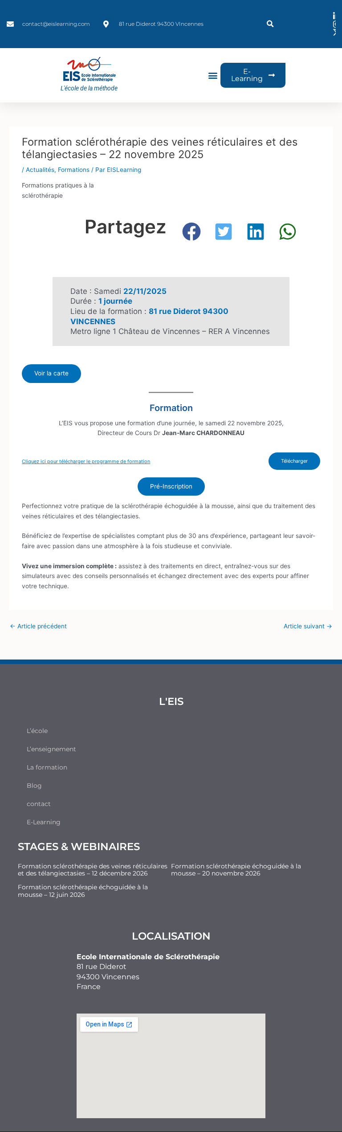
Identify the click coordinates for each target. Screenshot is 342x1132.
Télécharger (294, 461)
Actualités (40, 169)
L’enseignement (51, 749)
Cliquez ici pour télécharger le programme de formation (86, 461)
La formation (47, 767)
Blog (34, 786)
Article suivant (308, 626)
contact (39, 804)
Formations (74, 169)
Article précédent (38, 626)
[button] (270, 24)
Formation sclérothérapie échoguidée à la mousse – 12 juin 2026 (83, 891)
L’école (37, 731)
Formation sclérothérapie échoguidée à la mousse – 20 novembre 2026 (236, 870)
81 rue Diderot (101, 966)
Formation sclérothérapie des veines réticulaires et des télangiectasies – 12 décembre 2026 (92, 870)
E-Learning (44, 822)
